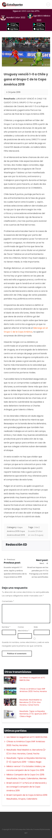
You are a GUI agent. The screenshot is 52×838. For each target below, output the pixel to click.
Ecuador (31, 531)
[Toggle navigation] (48, 4)
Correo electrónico (23, 629)
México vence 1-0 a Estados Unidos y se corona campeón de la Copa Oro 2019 (25, 768)
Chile (36, 527)
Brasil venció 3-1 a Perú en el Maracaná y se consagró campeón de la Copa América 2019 (26, 786)
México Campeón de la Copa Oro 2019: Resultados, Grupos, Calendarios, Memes (26, 776)
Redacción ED (16, 544)
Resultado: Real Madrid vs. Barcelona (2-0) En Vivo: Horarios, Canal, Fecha (31, 702)
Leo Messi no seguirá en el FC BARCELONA (32, 678)
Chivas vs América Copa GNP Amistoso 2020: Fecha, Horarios (33, 690)
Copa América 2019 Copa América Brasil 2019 (16, 531)
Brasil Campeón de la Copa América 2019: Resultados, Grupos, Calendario (26, 797)
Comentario (8, 601)
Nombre (6, 627)
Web (36, 627)
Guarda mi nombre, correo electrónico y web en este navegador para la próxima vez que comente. (25, 644)
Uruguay (39, 535)
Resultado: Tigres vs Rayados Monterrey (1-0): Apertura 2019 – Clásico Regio (34, 714)
